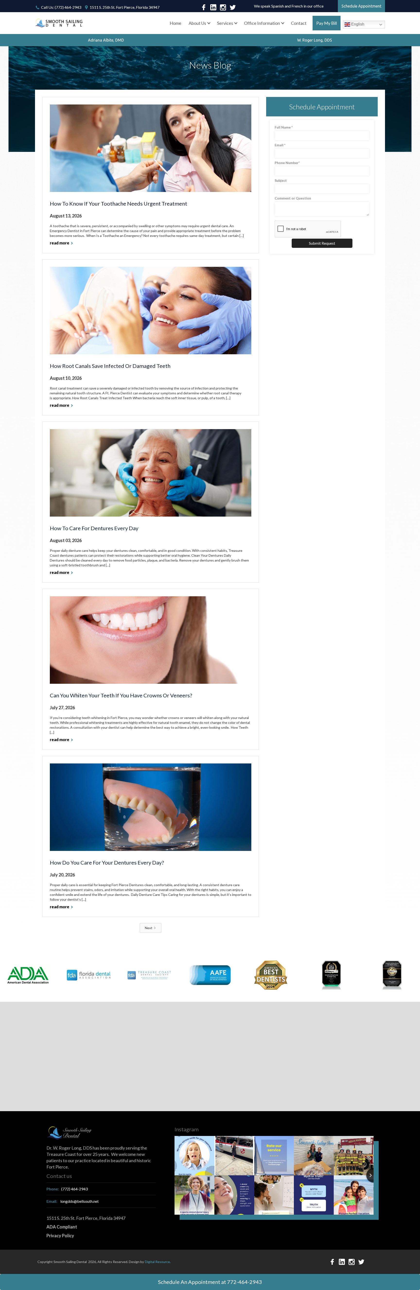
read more (59, 243)
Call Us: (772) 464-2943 (61, 7)
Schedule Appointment (361, 6)
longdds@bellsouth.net (72, 1201)
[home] (59, 23)
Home (175, 23)
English (357, 24)
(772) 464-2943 (67, 1188)
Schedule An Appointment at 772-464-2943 (210, 1282)
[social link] (204, 7)
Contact (298, 23)
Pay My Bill (326, 23)
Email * (280, 145)
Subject (281, 180)
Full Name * (284, 127)
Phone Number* (287, 163)
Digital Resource (157, 1262)
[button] (199, 23)
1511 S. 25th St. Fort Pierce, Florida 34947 (124, 7)
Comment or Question (293, 198)
